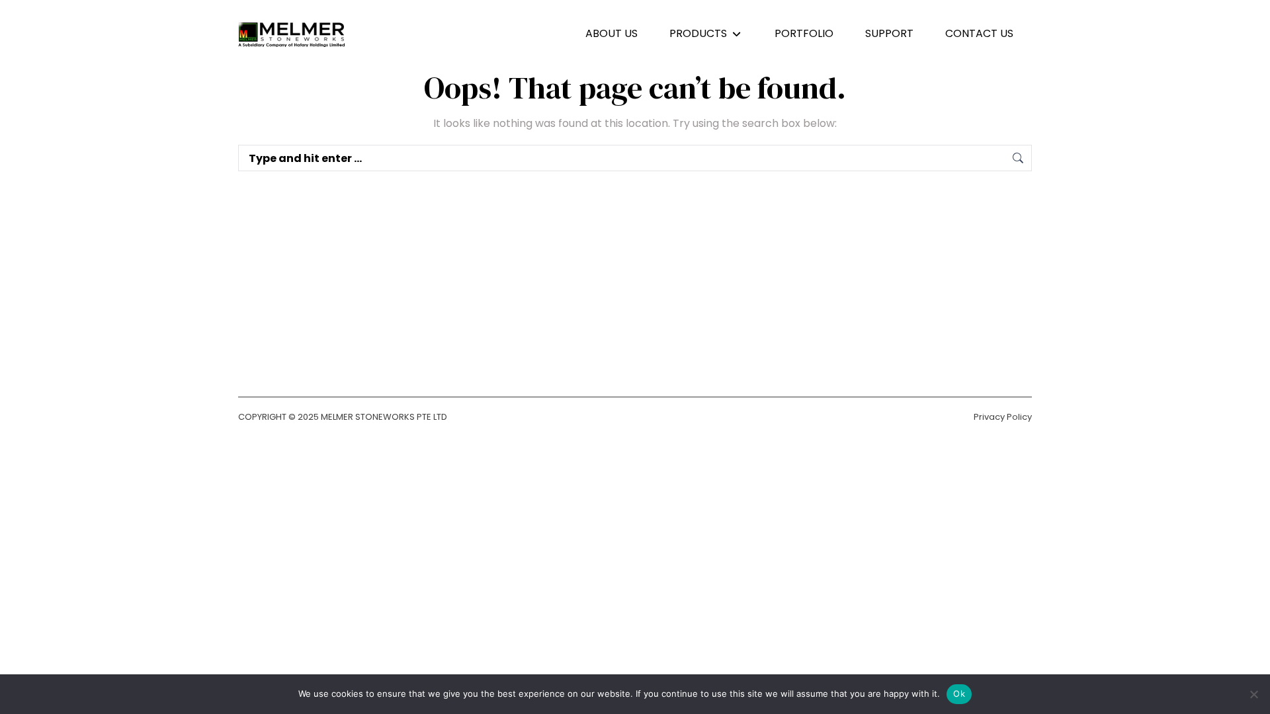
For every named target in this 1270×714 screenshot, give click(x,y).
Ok (959, 693)
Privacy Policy (1003, 417)
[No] (1253, 694)
